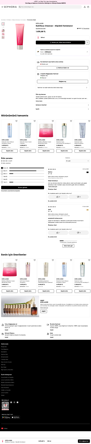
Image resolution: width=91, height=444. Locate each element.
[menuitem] (84, 7)
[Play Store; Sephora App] (6, 417)
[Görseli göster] (3, 23)
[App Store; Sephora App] (15, 417)
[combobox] (77, 161)
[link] (22, 187)
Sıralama (67, 158)
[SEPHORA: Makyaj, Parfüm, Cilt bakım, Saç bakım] (10, 7)
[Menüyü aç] (2, 7)
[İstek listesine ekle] (16, 121)
